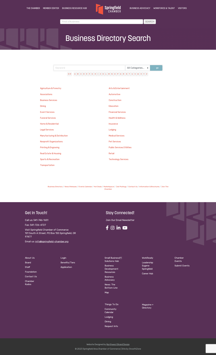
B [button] (77, 74)
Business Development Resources (111, 268)
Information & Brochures (149, 187)
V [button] (135, 74)
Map (107, 292)
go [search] (157, 68)
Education (113, 106)
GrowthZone (135, 349)
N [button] (112, 74)
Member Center (51, 8)
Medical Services (116, 136)
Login (63, 258)
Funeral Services (48, 118)
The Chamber (33, 8)
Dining (43, 106)
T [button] (129, 74)
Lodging (112, 130)
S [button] (126, 74)
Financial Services (117, 112)
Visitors (182, 8)
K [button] (103, 74)
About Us (30, 258)
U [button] (132, 74)
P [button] (117, 74)
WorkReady (147, 258)
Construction (115, 100)
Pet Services (115, 141)
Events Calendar (85, 187)
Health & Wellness (117, 118)
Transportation (47, 165)
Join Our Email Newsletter (120, 220)
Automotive (114, 94)
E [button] (86, 74)
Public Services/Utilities (120, 147)
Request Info (111, 326)
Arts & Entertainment (119, 88)
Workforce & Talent (164, 8)
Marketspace (109, 187)
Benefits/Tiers (68, 262)
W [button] (138, 74)
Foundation (31, 272)
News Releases (71, 187)
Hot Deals (98, 187)
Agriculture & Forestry (50, 88)
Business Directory (55, 187)
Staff (27, 267)
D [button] (83, 74)
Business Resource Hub (74, 8)
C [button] (81, 74)
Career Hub (147, 273)
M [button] (109, 74)
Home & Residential (49, 124)
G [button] (92, 74)
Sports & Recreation (50, 159)
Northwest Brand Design (118, 344)
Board (28, 262)
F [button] (89, 74)
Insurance (113, 124)
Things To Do (111, 304)
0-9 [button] (69, 74)
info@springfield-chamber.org (51, 241)
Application (66, 267)
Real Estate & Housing (50, 153)
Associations (46, 94)
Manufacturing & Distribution (54, 136)
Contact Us (132, 187)
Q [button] (120, 74)
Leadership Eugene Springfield (147, 265)
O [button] (114, 74)
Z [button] (146, 74)
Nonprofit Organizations (51, 141)
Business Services (48, 100)
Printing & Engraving (49, 147)
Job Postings (121, 187)
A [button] (75, 74)
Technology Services (118, 159)
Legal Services (47, 130)
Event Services (47, 112)
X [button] (141, 74)
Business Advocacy (140, 8)
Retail (111, 153)
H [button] (95, 74)
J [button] (100, 74)
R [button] (123, 74)
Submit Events (182, 265)
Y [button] (143, 74)
